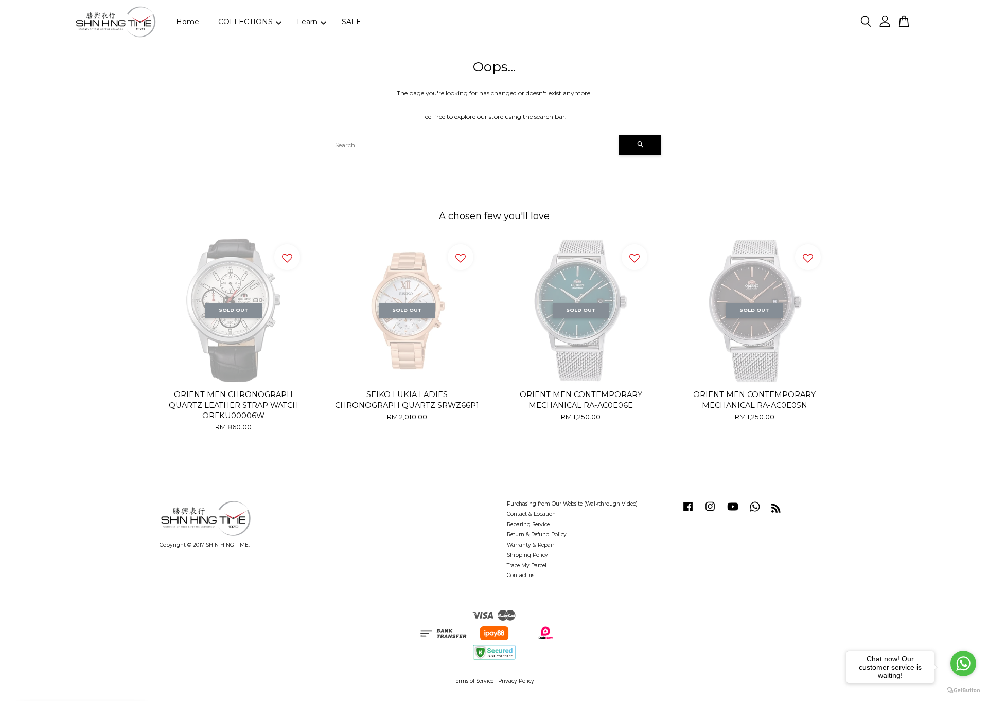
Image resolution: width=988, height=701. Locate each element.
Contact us (520, 575)
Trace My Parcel (526, 565)
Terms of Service (473, 681)
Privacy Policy (516, 681)
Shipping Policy (527, 555)
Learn (307, 21)
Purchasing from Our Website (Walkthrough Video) (572, 503)
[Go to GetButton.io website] (963, 690)
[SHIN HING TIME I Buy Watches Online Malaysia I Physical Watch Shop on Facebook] (688, 512)
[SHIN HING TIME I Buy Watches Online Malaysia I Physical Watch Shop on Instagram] (710, 512)
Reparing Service (528, 524)
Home (187, 21)
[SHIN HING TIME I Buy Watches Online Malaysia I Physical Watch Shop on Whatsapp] (755, 512)
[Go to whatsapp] (963, 663)
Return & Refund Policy (537, 534)
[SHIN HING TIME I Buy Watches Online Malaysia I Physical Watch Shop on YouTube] (733, 512)
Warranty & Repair (530, 545)
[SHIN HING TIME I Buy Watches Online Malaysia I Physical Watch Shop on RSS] (776, 510)
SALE (351, 21)
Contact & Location (531, 514)
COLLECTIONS (245, 21)
